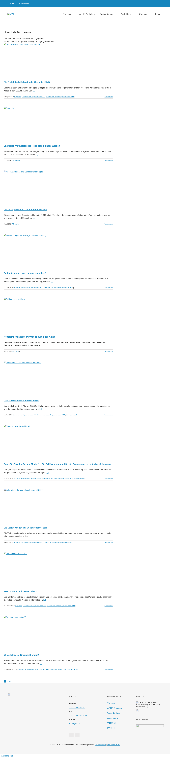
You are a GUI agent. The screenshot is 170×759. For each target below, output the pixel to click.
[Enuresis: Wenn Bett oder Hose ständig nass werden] (58, 124)
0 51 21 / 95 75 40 (77, 707)
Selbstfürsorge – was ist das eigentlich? (25, 273)
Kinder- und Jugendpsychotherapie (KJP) (60, 97)
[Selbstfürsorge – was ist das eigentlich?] (58, 251)
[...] (34, 91)
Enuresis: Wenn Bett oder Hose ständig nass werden (32, 146)
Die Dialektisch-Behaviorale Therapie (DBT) (27, 82)
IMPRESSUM (100, 745)
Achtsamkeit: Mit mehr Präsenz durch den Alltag (29, 337)
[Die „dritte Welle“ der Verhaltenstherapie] (58, 506)
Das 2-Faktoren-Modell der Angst (21, 400)
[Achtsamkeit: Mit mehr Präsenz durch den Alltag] (58, 315)
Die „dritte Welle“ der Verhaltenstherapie (25, 528)
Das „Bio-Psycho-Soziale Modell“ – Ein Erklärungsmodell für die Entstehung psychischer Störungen (57, 464)
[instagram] (162, 3)
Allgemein (17, 97)
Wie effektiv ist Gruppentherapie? (21, 655)
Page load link (6, 756)
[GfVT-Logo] (10, 14)
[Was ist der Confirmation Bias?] (58, 569)
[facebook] (158, 3)
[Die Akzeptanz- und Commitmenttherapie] (58, 187)
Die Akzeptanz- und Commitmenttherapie (25, 209)
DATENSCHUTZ (113, 745)
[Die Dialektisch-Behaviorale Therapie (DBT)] (58, 60)
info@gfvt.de (74, 723)
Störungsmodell (71, 415)
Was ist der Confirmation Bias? (20, 591)
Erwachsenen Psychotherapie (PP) (33, 97)
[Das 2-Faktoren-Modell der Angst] (58, 378)
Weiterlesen (109, 97)
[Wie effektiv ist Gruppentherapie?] (58, 633)
